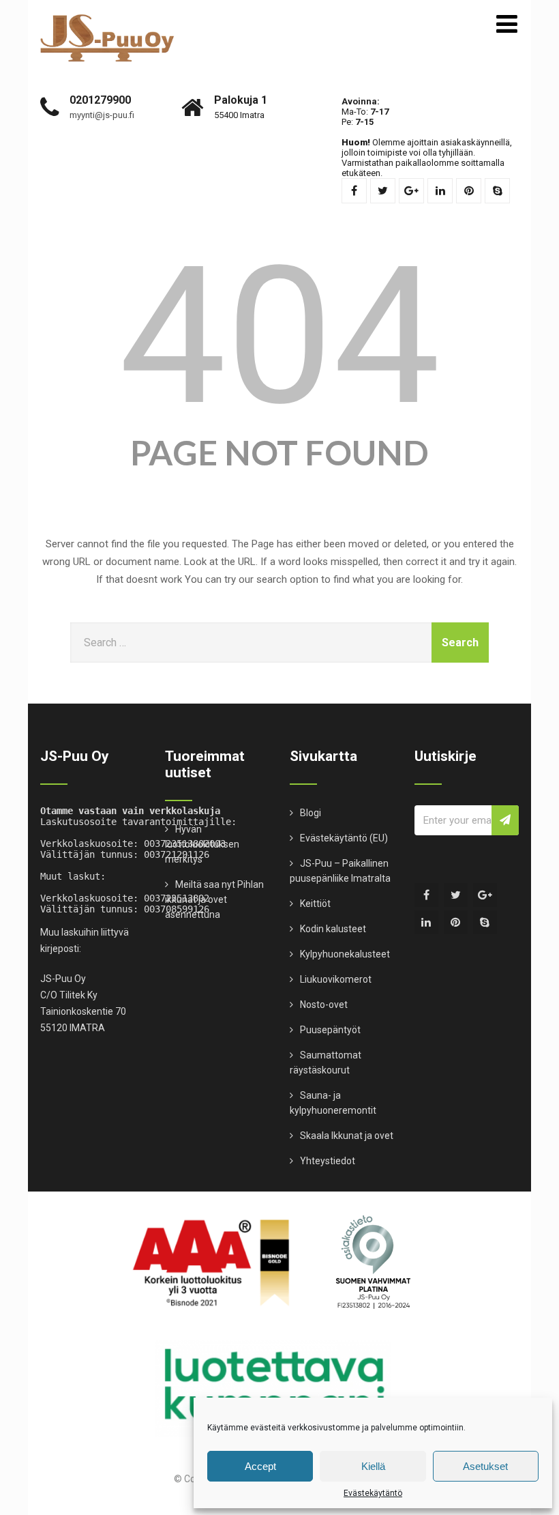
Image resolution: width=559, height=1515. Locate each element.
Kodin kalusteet (333, 928)
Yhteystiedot (327, 1160)
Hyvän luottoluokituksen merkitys (202, 844)
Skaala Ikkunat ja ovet (346, 1135)
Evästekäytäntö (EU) (344, 838)
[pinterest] (468, 190)
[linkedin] (440, 190)
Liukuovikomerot (336, 979)
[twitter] (382, 190)
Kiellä (373, 1466)
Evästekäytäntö (373, 1493)
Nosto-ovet (324, 1004)
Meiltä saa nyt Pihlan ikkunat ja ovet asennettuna (214, 899)
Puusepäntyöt (330, 1029)
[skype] (497, 190)
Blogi (310, 812)
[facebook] (354, 190)
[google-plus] (411, 190)
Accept (260, 1466)
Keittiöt (315, 903)
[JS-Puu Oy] (107, 20)
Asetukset (485, 1466)
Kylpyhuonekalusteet (345, 954)
